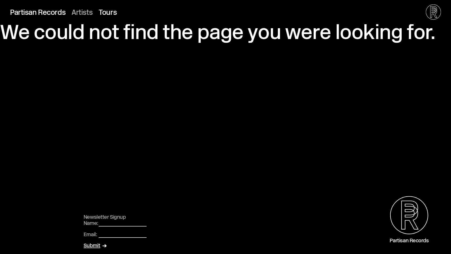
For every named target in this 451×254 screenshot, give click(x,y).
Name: (91, 223)
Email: (90, 234)
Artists (82, 13)
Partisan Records (38, 13)
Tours (108, 13)
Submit (92, 245)
